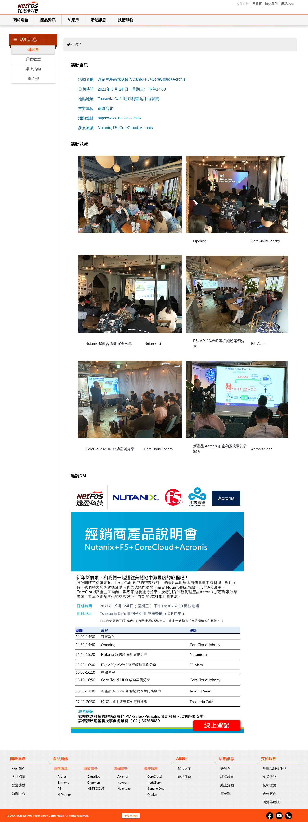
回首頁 (257, 4)
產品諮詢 (287, 4)
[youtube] (279, 815)
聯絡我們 (271, 4)
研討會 (33, 49)
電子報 (33, 78)
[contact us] (288, 815)
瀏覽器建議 (131, 815)
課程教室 (33, 59)
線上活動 (33, 69)
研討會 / (74, 44)
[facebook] (270, 815)
